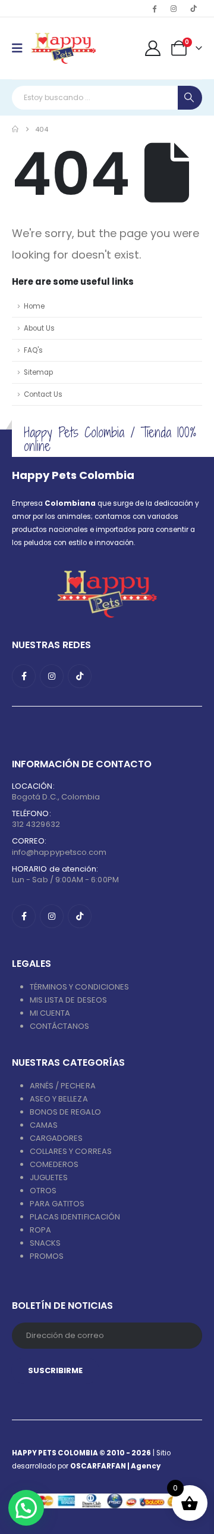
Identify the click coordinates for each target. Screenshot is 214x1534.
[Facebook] (154, 8)
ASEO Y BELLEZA (59, 1098)
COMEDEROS (54, 1164)
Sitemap (38, 372)
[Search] (190, 98)
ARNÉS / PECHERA (63, 1085)
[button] (26, 1508)
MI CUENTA (50, 1013)
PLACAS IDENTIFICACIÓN (75, 1216)
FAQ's (33, 350)
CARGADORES (56, 1138)
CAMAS (44, 1125)
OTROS (43, 1190)
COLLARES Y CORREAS (71, 1151)
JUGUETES (49, 1177)
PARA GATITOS (57, 1203)
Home (34, 306)
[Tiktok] (193, 8)
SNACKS (45, 1243)
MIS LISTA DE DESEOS (68, 1000)
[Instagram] (173, 8)
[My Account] (153, 48)
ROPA (40, 1230)
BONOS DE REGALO (65, 1112)
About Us (39, 328)
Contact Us (43, 394)
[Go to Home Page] (15, 129)
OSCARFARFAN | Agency (115, 1466)
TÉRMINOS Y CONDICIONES (79, 986)
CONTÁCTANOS (60, 1026)
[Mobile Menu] (21, 48)
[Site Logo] (63, 48)
